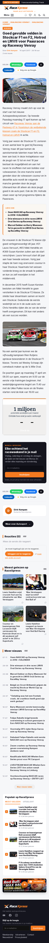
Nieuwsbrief (8, 937)
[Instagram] (16, 915)
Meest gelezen (12, 802)
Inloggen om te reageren (19, 554)
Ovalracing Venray (20, 22)
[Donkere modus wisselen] (39, 15)
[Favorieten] (30, 15)
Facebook (30, 65)
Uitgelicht (28, 802)
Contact (30, 935)
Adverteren (20, 935)
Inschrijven (24, 475)
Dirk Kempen (12, 50)
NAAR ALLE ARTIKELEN (24, 11)
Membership (8, 935)
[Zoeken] (44, 15)
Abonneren (38, 881)
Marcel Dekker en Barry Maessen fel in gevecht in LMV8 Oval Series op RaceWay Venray (25, 228)
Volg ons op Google (28, 70)
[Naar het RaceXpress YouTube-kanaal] (24, 885)
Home (5, 22)
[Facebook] (10, 915)
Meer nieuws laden (24, 787)
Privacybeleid (21, 937)
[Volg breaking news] (26, 15)
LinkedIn (8, 70)
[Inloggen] (35, 15)
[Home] (15, 8)
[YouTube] (4, 915)
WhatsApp (16, 65)
